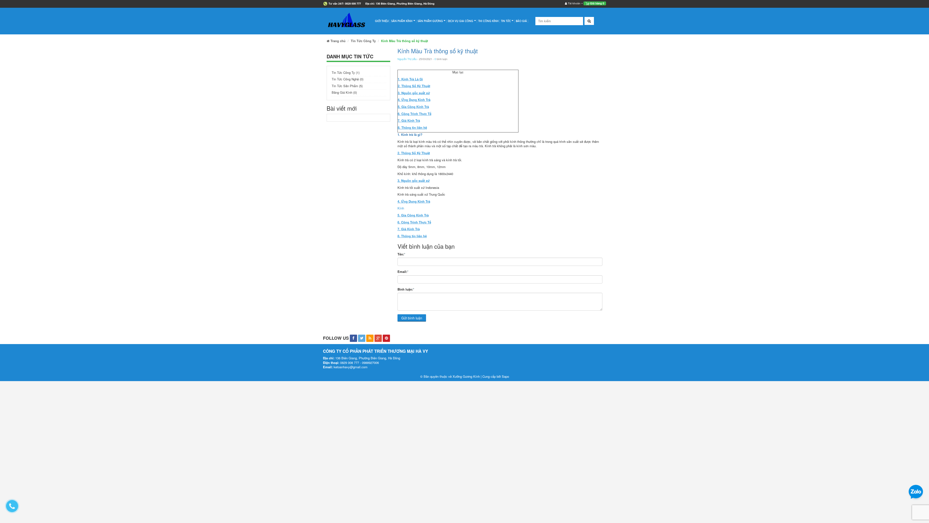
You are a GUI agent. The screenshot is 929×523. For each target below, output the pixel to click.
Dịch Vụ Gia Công (460, 21)
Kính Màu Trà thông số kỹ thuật (437, 50)
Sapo (505, 376)
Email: (402, 271)
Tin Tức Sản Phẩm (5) (347, 86)
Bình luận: (405, 289)
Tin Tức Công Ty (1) (346, 72)
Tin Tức (506, 21)
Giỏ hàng (596, 3)
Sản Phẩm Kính (401, 21)
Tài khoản (574, 3)
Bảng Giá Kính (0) (344, 92)
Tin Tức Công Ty (363, 40)
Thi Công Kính (488, 21)
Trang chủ (337, 40)
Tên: (401, 254)
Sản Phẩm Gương (430, 21)
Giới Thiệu (382, 21)
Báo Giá (521, 21)
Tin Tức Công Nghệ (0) (347, 79)
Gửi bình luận (411, 317)
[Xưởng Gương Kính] (347, 21)
